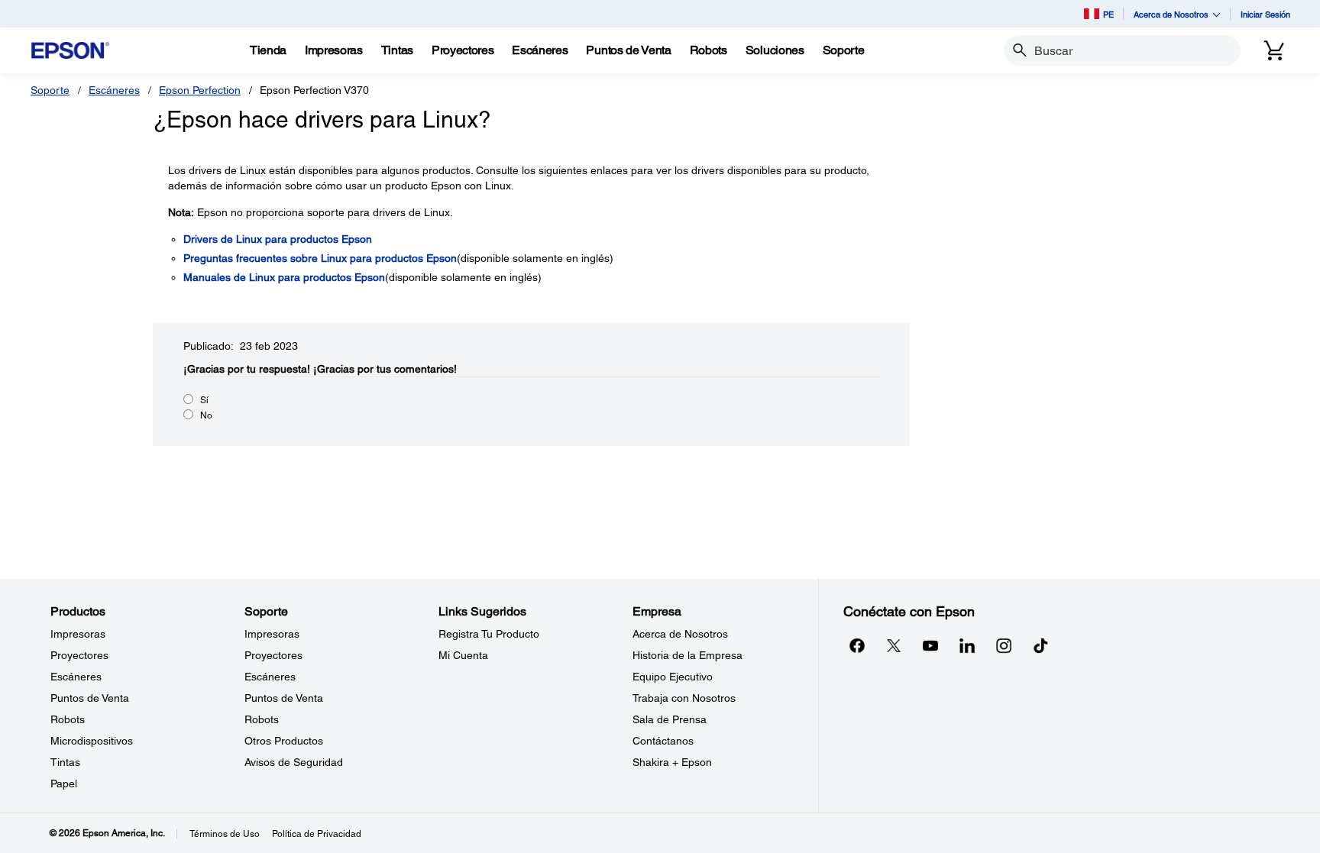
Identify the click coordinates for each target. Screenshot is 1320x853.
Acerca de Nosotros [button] (1171, 14)
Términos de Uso (224, 834)
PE (1108, 14)
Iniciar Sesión (1265, 14)
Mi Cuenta (463, 655)
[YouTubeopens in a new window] (930, 645)
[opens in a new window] (1040, 645)
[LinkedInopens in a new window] (967, 645)
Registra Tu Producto (488, 634)
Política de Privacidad (316, 834)
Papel (63, 783)
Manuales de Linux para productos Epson (284, 277)
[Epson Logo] (70, 50)
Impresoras (77, 634)
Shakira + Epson (672, 762)
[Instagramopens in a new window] (1003, 645)
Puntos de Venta (89, 698)
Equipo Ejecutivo (672, 676)
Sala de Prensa (669, 719)
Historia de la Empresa (687, 655)
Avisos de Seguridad (293, 762)
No (206, 415)
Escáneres (114, 90)
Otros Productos (283, 741)
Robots (67, 719)
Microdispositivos (91, 741)
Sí (204, 400)
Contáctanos (663, 741)
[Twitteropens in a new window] (893, 645)
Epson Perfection (200, 90)
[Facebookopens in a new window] (857, 645)
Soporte (50, 90)
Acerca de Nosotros (680, 634)
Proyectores (79, 655)
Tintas (65, 762)
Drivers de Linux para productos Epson (277, 239)
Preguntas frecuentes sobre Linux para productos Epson (320, 258)
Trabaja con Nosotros (684, 698)
